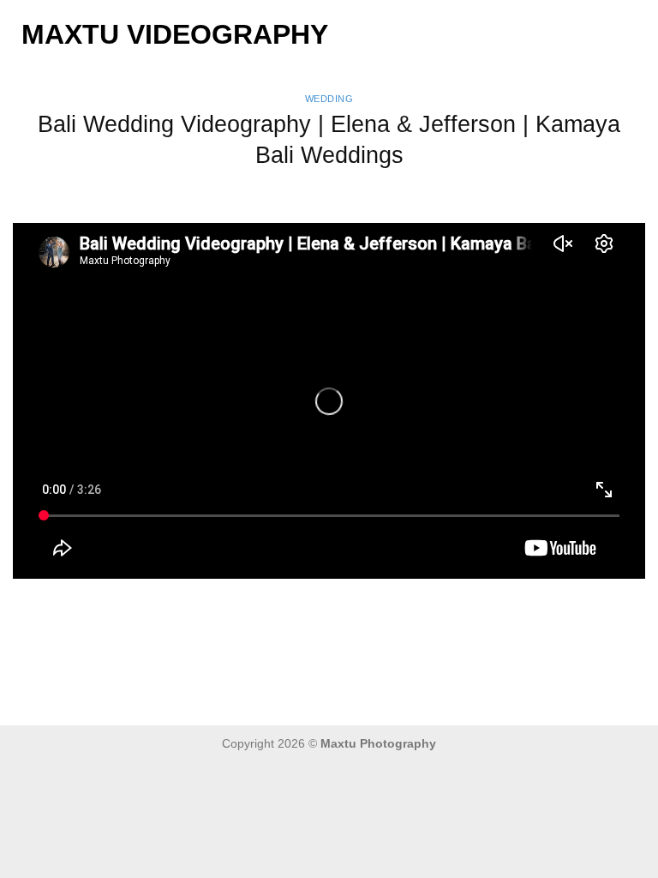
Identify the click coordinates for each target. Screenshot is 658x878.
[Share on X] (285, 611)
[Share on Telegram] (432, 611)
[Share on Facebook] (255, 611)
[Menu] (635, 34)
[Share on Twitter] (314, 611)
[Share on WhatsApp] (226, 611)
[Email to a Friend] (344, 611)
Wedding (329, 98)
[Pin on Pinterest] (373, 611)
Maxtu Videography (174, 34)
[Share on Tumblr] (403, 611)
